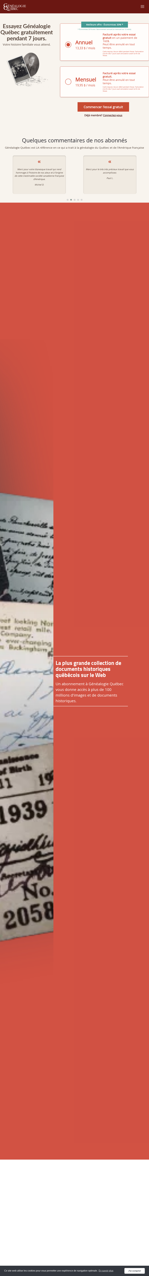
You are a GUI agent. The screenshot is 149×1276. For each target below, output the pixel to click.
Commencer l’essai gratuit (103, 107)
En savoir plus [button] (106, 1270)
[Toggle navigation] (142, 6)
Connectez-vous (112, 115)
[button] (67, 199)
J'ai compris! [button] (134, 1271)
